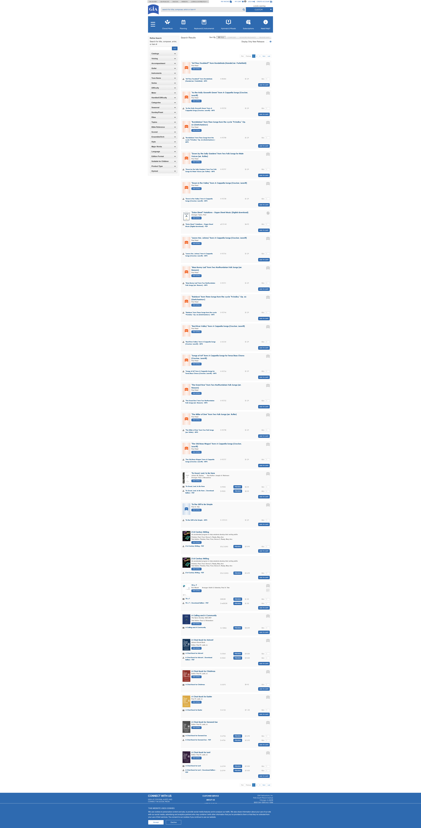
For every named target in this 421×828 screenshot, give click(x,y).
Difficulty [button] (155, 88)
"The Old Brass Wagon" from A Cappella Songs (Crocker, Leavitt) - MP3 (199, 460)
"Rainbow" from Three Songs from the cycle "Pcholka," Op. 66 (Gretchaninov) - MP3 (201, 313)
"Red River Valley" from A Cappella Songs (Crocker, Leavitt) (218, 326)
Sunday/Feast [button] (157, 112)
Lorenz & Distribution (198, 1)
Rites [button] (154, 117)
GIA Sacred (153, 1)
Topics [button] (154, 122)
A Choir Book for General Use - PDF (198, 740)
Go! (174, 48)
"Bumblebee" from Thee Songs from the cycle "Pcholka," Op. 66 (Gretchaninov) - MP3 (200, 140)
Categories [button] (156, 103)
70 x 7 (194, 585)
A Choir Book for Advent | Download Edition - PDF (198, 659)
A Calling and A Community (204, 615)
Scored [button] (155, 132)
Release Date (264, 37)
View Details (196, 68)
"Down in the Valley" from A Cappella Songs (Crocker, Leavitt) (219, 183)
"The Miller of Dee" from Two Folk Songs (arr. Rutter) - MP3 (199, 431)
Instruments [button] (156, 73)
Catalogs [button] (155, 54)
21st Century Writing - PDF (194, 546)
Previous (248, 56)
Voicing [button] (155, 59)
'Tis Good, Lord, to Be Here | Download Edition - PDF (199, 492)
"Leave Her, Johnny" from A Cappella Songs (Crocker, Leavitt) (219, 238)
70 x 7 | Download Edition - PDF (196, 603)
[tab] (163, 53)
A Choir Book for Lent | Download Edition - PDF (200, 771)
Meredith (185, 1)
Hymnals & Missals (228, 28)
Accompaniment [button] (158, 63)
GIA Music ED (164, 1)
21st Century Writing (200, 532)
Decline (174, 822)
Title (222, 37)
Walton (175, 1)
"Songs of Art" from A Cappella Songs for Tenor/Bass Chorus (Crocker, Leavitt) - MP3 (200, 372)
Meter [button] (154, 93)
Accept (156, 822)
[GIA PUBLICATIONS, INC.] (153, 9)
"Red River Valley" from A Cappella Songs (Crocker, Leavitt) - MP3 (200, 343)
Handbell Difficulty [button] (159, 98)
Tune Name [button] (156, 78)
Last (269, 56)
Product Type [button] (157, 166)
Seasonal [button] (155, 107)
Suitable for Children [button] (160, 161)
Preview (238, 487)
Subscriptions (248, 28)
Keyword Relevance (248, 37)
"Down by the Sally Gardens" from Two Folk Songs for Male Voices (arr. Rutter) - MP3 (201, 170)
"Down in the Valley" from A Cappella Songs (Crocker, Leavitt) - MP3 (199, 200)
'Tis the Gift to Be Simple (202, 504)
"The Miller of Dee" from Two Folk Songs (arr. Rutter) (214, 414)
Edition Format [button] (158, 156)
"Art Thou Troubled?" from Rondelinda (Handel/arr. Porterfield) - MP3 (198, 80)
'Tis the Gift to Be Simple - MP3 (196, 520)
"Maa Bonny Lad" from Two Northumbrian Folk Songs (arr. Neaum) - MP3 (200, 284)
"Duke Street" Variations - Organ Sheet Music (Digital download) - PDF (199, 225)
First (242, 56)
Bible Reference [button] (158, 127)
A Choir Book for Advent (202, 640)
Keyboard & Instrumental (204, 28)
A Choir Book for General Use (204, 722)
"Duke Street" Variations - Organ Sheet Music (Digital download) (219, 212)
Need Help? (265, 28)
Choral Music (167, 28)
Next (264, 56)
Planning (183, 28)
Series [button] (154, 83)
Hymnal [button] (155, 171)
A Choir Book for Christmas (203, 671)
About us (210, 800)
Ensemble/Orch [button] (158, 137)
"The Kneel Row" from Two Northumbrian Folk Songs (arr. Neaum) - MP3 (199, 402)
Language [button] (156, 151)
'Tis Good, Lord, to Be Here (203, 473)
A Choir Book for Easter (201, 696)
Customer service (210, 796)
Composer (232, 37)
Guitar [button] (154, 68)
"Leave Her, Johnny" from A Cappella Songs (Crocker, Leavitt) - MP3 (199, 255)
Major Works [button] (157, 147)
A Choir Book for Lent (200, 752)
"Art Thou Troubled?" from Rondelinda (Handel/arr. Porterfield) (218, 63)
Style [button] (154, 142)
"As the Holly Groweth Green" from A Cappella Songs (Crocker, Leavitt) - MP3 (200, 109)
